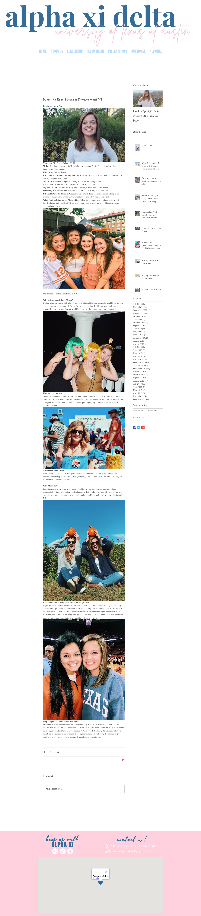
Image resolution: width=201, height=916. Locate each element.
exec (135, 411)
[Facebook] (70, 851)
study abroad (153, 411)
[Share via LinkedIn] (57, 752)
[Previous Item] (137, 98)
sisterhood (142, 411)
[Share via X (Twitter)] (51, 752)
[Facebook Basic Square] (134, 427)
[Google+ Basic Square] (143, 427)
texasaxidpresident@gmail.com (130, 851)
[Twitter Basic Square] (138, 427)
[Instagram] (55, 851)
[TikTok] (63, 851)
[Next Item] (159, 98)
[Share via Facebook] (44, 752)
